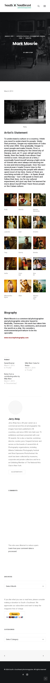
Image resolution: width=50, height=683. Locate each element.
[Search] (37, 6)
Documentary (34, 36)
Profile (42, 36)
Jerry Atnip (29, 52)
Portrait (26, 36)
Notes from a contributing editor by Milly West (12, 376)
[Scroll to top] (45, 678)
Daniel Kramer (9, 363)
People (20, 36)
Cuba (20, 38)
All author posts (16, 472)
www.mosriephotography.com (16, 338)
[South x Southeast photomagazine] (18, 6)
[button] (44, 6)
